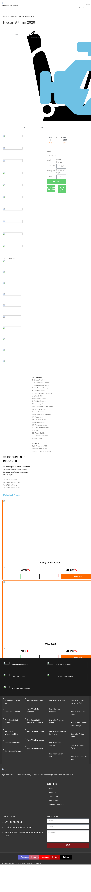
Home (5, 16)
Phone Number (59, 160)
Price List (35, 443)
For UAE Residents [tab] (10, 480)
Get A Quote (52, 816)
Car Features (37, 377)
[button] (45, 377)
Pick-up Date (51, 171)
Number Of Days (60, 171)
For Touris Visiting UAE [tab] (11, 482)
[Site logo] (10, 4)
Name (49, 151)
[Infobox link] (24, 665)
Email (49, 160)
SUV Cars (13, 16)
